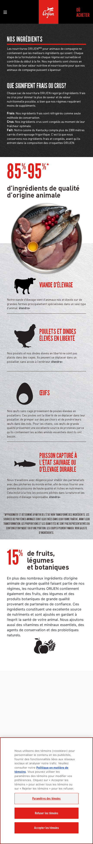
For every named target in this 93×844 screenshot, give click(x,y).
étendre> (24, 308)
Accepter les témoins (46, 828)
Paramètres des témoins (46, 798)
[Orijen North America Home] (48, 12)
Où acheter (83, 12)
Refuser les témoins (46, 813)
